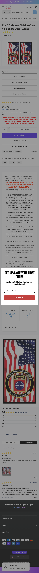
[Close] (35, 270)
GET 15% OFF (20, 297)
